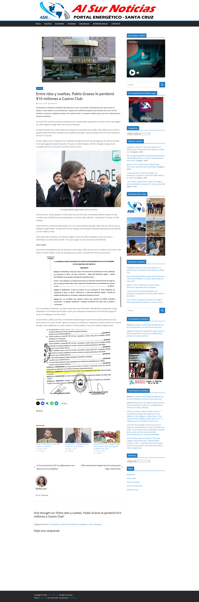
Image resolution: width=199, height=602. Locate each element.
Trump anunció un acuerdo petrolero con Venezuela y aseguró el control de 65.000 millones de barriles (145, 175)
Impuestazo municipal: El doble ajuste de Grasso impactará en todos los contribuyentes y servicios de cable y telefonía (145, 333)
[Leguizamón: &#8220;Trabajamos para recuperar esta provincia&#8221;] (78, 435)
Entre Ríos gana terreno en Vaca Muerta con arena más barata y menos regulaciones (145, 445)
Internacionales (100, 24)
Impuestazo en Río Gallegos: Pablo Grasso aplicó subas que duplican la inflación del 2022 (107, 446)
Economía (59, 24)
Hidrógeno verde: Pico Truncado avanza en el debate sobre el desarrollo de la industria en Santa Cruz (145, 149)
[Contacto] (136, 207)
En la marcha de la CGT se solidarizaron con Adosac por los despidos (56, 467)
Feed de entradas (133, 482)
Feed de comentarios (135, 486)
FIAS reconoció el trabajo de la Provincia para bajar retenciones (101, 467)
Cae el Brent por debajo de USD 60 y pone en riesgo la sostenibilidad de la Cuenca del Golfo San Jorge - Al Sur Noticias (145, 427)
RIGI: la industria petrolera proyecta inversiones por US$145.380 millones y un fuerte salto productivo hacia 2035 (146, 158)
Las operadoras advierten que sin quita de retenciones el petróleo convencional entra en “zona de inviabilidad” (146, 432)
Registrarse (131, 474)
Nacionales (84, 24)
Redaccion (53, 103)
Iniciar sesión (131, 478)
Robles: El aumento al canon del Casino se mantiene (48, 445)
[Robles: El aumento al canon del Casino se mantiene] (49, 435)
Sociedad (72, 24)
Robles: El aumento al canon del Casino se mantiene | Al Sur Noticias (72, 524)
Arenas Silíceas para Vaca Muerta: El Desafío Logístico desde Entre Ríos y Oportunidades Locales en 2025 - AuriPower (143, 440)
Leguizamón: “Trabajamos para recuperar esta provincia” (76, 445)
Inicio (38, 24)
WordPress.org (132, 490)
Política (47, 24)
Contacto (115, 24)
